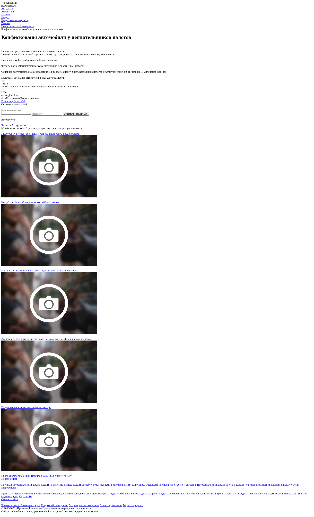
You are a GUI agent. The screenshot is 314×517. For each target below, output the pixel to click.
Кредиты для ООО (227, 493)
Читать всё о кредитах (13, 125)
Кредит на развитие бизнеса (56, 484)
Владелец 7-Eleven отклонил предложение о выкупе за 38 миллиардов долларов (46, 339)
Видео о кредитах (133, 505)
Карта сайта (25, 496)
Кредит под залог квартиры (251, 484)
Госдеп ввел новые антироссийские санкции (26, 407)
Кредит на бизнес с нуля (251, 493)
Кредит (5, 17)
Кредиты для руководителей (17, 493)
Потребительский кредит (211, 484)
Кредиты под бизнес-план (201, 493)
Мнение (5, 14)
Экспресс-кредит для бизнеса (113, 493)
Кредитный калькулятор (14, 20)
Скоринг (73, 505)
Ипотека (230, 484)
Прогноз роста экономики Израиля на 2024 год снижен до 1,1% (36, 475)
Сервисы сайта (9, 499)
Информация (8, 487)
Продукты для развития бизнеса (168, 493)
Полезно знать (9, 478)
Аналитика (7, 11)
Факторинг (190, 484)
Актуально (7, 8)
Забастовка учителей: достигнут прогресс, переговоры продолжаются (40, 133)
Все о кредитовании (111, 505)
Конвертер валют (11, 505)
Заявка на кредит (30, 505)
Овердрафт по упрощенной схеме (164, 484)
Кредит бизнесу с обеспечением (91, 484)
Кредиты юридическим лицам (80, 493)
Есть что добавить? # (13, 101)
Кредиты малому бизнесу (48, 493)
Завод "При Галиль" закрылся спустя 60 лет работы (30, 202)
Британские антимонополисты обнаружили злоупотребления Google (39, 270)
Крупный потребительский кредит (20, 484)
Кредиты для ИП (140, 493)
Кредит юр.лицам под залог (281, 493)
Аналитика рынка (89, 505)
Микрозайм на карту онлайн (283, 484)
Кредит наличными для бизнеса (127, 484)
